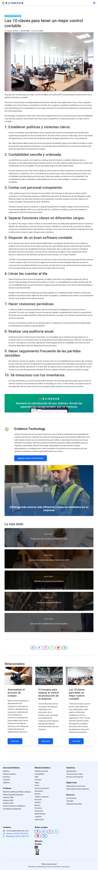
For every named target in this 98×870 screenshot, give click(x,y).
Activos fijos (39, 819)
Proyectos (38, 808)
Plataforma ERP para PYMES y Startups (17, 792)
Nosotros (6, 777)
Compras (38, 780)
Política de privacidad (49, 864)
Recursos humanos (42, 788)
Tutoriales (70, 801)
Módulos (6, 771)
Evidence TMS (8, 803)
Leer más (15, 741)
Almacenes (39, 791)
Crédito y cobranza (41, 797)
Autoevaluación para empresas (77, 789)
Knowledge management (12, 809)
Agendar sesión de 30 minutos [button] (30, 458)
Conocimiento (71, 798)
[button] (33, 648)
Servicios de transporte (74, 777)
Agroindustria (71, 771)
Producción (39, 811)
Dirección (38, 800)
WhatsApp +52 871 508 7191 (17, 836)
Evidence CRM (8, 797)
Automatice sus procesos (75, 786)
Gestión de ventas (41, 771)
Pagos (37, 782)
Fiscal (37, 785)
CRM (36, 777)
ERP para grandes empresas (13, 795)
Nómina (37, 794)
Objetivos (6, 782)
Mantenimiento (40, 814)
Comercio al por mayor (74, 774)
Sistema (38, 802)
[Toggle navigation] (94, 3)
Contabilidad (39, 774)
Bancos (37, 805)
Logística (38, 817)
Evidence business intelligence (14, 806)
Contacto (6, 780)
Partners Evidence (9, 774)
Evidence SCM (8, 800)
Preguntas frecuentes (74, 804)
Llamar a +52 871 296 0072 (17, 834)
